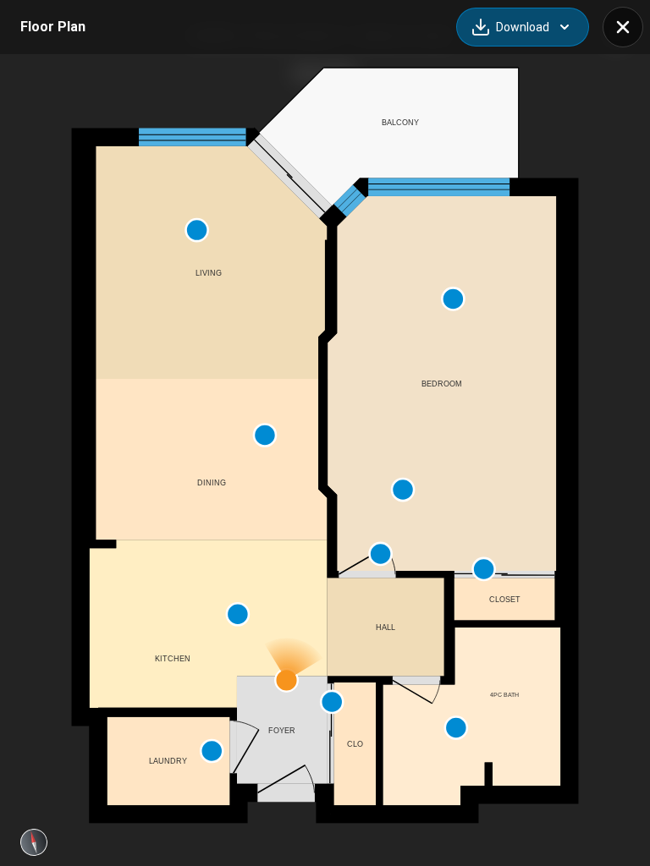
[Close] (623, 27)
